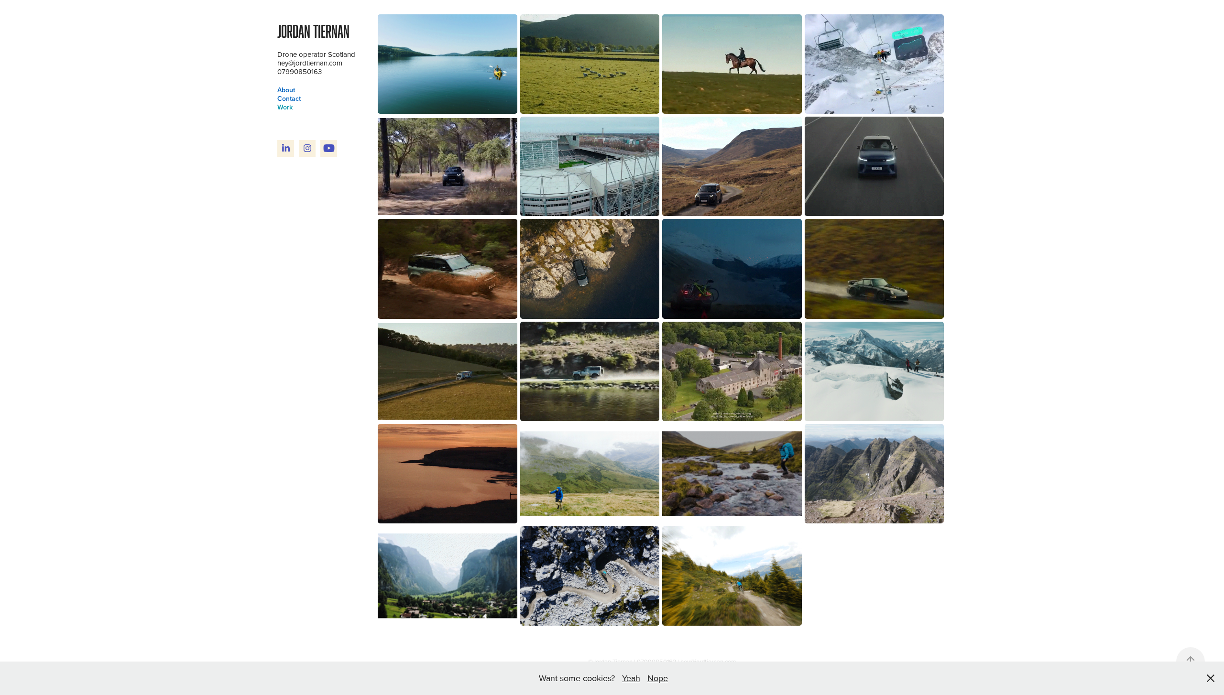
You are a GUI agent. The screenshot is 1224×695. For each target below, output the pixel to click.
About (286, 90)
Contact (289, 98)
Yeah (631, 678)
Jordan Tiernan (313, 31)
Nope (657, 678)
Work (285, 107)
